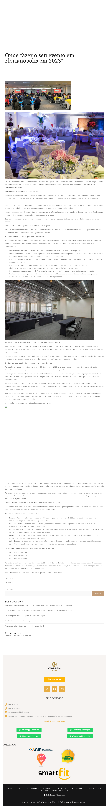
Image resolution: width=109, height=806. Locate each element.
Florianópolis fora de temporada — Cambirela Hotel (24, 626)
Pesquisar (9, 589)
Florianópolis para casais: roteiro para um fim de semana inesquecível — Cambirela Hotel (38, 605)
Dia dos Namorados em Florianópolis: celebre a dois (24, 621)
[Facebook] (54, 689)
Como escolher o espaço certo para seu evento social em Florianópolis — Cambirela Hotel (38, 610)
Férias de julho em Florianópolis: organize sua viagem (25, 616)
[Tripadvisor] (62, 689)
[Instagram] (47, 689)
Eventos (8, 582)
